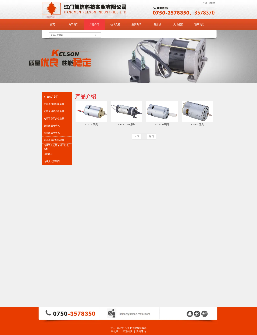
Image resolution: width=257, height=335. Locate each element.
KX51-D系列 (91, 124)
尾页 (151, 136)
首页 (136, 136)
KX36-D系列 (197, 124)
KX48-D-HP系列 (126, 124)
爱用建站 (141, 331)
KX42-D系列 (162, 124)
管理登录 (127, 331)
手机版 (114, 331)
